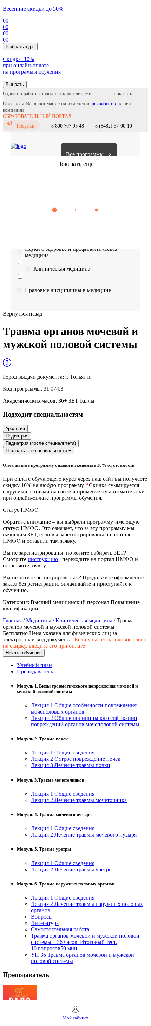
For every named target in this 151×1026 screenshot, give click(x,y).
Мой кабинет (75, 1017)
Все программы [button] (85, 154)
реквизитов (104, 103)
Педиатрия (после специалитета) (41, 443)
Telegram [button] (25, 126)
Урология (15, 428)
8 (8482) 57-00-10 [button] (113, 126)
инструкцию (43, 559)
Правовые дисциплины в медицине (68, 290)
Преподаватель (35, 671)
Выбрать (15, 84)
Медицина (38, 620)
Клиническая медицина (61, 269)
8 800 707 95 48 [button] (67, 126)
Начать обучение (24, 652)
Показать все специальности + (38, 450)
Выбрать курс (20, 46)
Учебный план (34, 665)
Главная (12, 620)
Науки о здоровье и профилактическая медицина (71, 252)
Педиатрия (17, 436)
